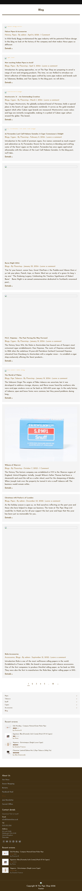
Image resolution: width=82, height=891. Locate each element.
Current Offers (7, 804)
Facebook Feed (7, 792)
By (22, 35)
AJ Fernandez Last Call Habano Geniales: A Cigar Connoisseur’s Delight (34, 134)
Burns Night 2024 (12, 263)
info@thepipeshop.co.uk (10, 819)
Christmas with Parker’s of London (19, 498)
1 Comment (45, 35)
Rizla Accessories (12, 654)
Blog (3, 796)
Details (8, 49)
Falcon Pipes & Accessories (16, 31)
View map (5, 837)
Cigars (13, 100)
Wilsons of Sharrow (13, 465)
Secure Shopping (8, 784)
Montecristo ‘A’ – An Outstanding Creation (22, 97)
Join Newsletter (7, 800)
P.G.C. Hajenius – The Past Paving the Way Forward (26, 338)
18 (53, 684)
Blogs (7, 66)
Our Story (5, 780)
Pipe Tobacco (16, 378)
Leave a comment (49, 66)
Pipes (14, 35)
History (8, 35)
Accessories (10, 657)
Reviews (5, 788)
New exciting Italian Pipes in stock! (19, 63)
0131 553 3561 (7, 825)
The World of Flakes (13, 375)
